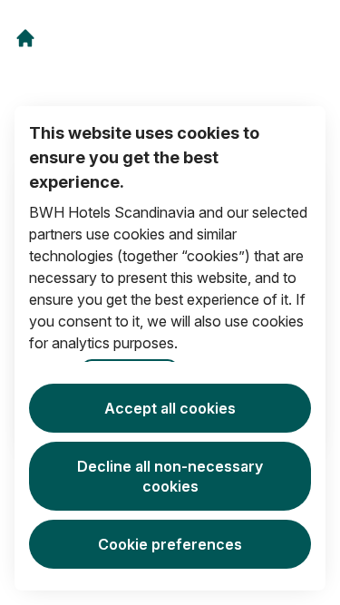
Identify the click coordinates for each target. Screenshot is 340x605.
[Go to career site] (25, 38)
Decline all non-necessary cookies (170, 476)
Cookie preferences (170, 544)
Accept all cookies (170, 408)
